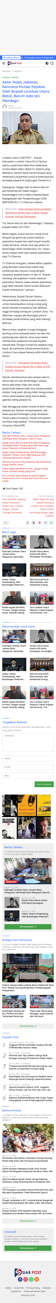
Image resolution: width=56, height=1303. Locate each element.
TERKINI (15, 77)
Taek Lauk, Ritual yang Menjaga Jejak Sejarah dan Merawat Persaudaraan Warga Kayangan (41, 1014)
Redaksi (47, 1288)
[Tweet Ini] (33, 523)
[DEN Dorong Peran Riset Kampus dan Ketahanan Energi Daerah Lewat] (42, 570)
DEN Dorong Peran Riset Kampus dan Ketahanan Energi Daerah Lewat (26, 463)
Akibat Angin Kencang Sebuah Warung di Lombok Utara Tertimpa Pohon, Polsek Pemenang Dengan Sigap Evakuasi (41, 506)
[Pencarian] (52, 63)
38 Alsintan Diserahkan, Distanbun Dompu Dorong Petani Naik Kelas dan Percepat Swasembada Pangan (27, 1159)
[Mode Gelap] (47, 63)
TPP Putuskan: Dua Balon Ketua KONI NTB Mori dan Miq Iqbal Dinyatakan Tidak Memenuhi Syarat (27, 1191)
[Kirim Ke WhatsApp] (51, 523)
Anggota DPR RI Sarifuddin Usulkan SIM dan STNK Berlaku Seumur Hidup (30, 1046)
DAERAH (6, 77)
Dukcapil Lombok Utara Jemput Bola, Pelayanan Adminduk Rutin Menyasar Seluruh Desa (26, 437)
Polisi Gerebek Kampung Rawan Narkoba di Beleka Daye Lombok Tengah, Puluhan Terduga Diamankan (28, 212)
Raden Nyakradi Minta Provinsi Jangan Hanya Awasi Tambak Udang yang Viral (25, 470)
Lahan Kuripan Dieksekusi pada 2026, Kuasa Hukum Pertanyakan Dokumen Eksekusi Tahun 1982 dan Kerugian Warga (27, 1170)
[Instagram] (25, 1279)
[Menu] (4, 63)
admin (11, 105)
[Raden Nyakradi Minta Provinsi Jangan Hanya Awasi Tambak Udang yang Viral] (14, 598)
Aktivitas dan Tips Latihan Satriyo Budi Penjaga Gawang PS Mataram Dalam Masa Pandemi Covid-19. (30, 1056)
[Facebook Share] (27, 523)
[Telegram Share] (45, 523)
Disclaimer (16, 1291)
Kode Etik (19, 1288)
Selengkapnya (27, 926)
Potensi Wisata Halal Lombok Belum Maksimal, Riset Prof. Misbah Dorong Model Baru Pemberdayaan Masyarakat (28, 988)
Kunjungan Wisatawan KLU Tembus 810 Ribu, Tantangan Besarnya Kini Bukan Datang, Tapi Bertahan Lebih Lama (14, 1014)
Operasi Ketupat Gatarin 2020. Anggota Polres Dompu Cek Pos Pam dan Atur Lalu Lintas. (29, 1088)
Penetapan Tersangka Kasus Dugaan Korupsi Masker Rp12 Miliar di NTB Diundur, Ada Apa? (27, 366)
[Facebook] (20, 1279)
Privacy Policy (33, 1288)
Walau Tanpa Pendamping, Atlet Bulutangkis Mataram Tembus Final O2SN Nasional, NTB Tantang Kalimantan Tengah (24, 455)
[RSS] (36, 1279)
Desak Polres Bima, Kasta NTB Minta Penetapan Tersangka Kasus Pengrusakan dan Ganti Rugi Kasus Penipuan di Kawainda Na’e (26, 445)
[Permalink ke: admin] (4, 106)
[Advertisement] (28, 27)
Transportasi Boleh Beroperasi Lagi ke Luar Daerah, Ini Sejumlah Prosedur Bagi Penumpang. (30, 1067)
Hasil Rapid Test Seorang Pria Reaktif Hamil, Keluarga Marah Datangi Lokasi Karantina (31, 1078)
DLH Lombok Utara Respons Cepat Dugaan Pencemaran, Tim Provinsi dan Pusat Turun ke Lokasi (25, 478)
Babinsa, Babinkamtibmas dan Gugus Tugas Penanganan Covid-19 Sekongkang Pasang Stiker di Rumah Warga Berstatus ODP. (31, 1099)
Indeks (8, 1288)
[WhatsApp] (31, 1279)
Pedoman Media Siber (35, 1291)
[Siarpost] (14, 63)
